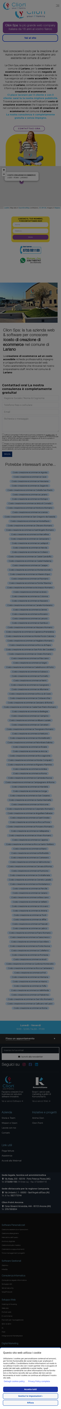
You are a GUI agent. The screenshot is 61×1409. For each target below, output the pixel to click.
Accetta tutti (30, 1389)
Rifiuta (30, 1402)
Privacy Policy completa (39, 1381)
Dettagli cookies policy (14, 1381)
